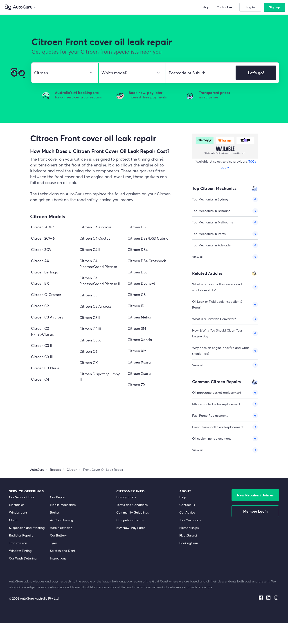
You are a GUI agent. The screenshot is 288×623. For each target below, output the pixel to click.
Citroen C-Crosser (46, 294)
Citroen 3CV (41, 249)
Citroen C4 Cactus (94, 238)
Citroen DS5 (138, 272)
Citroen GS (137, 294)
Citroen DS (137, 227)
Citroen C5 (88, 295)
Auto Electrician (61, 527)
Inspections (58, 558)
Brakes (55, 512)
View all (197, 257)
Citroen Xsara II (140, 373)
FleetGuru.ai (188, 535)
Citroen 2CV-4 (43, 227)
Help (182, 497)
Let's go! (256, 72)
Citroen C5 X (90, 340)
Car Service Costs (21, 497)
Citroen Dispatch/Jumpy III (99, 376)
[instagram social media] (276, 596)
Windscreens (18, 512)
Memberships (189, 527)
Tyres (53, 543)
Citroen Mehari (140, 317)
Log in (250, 7)
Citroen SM (137, 328)
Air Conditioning (61, 520)
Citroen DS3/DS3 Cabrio (148, 238)
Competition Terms (130, 520)
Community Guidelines (132, 512)
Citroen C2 (40, 305)
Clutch (13, 520)
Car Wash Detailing (22, 558)
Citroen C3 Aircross (47, 317)
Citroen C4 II (89, 249)
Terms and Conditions (132, 504)
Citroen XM (137, 350)
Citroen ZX (137, 384)
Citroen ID (136, 305)
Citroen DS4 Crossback (147, 260)
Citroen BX (40, 283)
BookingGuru (188, 543)
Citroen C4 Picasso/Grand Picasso (98, 263)
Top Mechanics (190, 520)
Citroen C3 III (42, 356)
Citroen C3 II (41, 345)
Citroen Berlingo (44, 272)
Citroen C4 (40, 379)
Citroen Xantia (140, 339)
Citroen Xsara (139, 362)
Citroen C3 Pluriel (45, 368)
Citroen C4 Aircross (95, 227)
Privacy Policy (126, 497)
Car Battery (58, 535)
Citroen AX (40, 260)
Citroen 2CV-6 (43, 238)
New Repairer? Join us (255, 495)
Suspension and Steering (27, 527)
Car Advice (187, 512)
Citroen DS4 (138, 249)
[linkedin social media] (268, 596)
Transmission (18, 543)
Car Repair (57, 497)
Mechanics (16, 504)
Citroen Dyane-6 (141, 283)
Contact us (187, 504)
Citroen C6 (88, 351)
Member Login (255, 511)
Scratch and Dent (62, 550)
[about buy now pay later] (225, 146)
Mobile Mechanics (63, 504)
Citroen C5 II (89, 317)
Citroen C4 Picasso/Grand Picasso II (99, 280)
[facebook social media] (261, 596)
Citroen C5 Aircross (95, 306)
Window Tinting (20, 550)
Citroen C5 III (90, 328)
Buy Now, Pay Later (130, 527)
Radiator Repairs (21, 535)
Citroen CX (88, 362)
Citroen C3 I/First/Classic (42, 331)
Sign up (274, 7)
